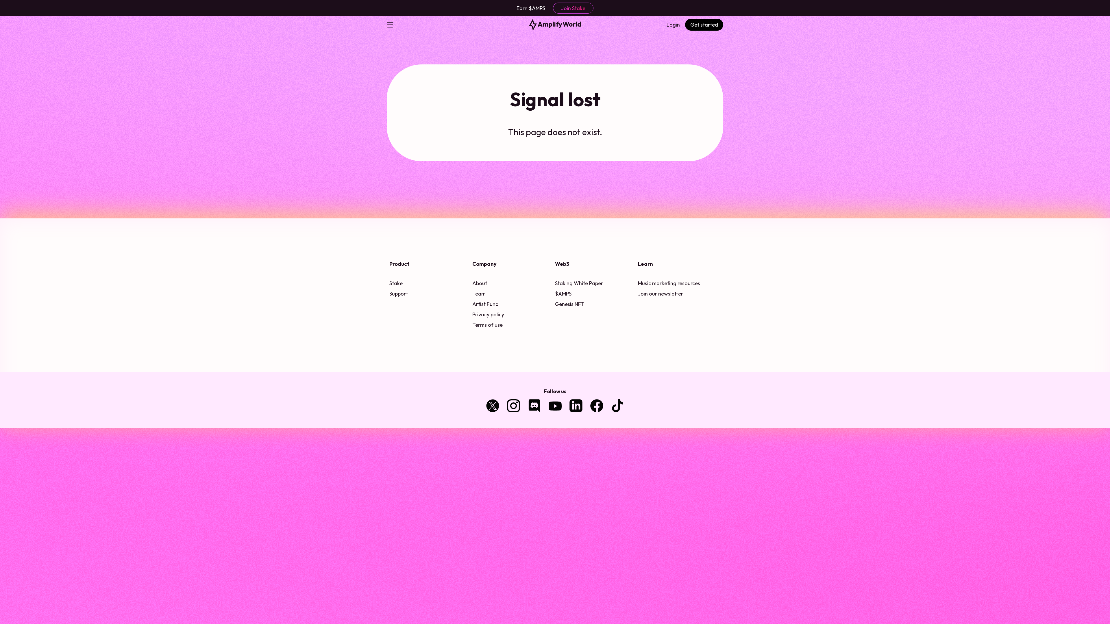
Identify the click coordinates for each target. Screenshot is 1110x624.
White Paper (588, 283)
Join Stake (573, 8)
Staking (564, 283)
